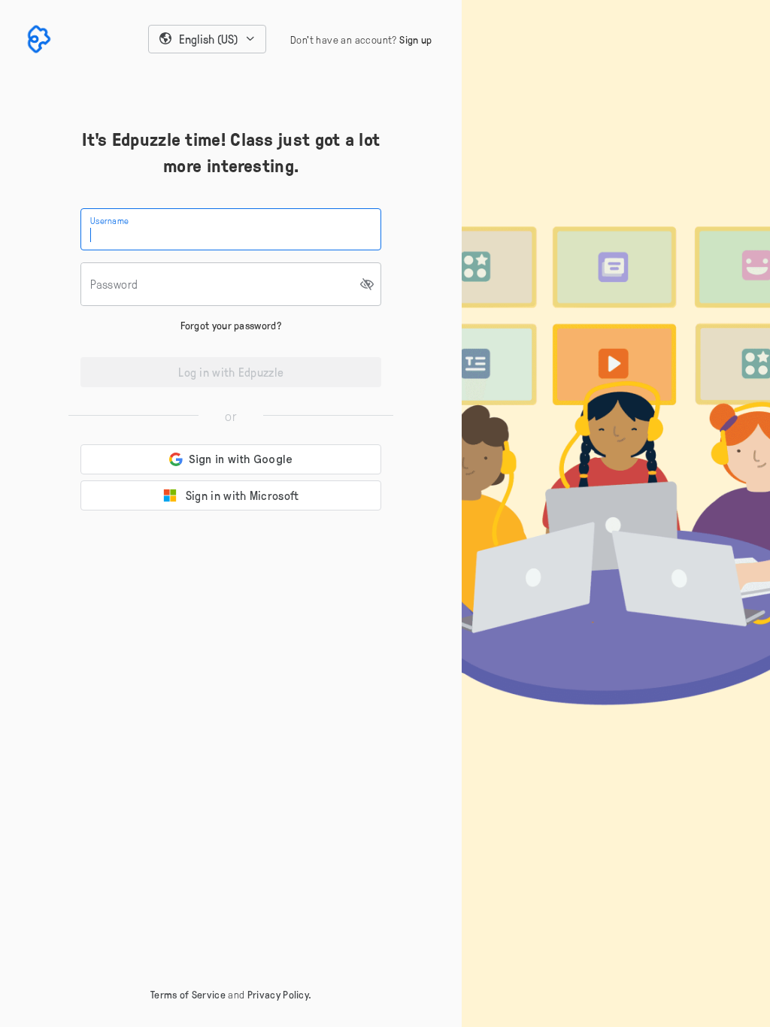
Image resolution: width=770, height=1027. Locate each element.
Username (109, 220)
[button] (207, 39)
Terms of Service (188, 994)
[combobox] (207, 39)
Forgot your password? (231, 325)
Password (114, 284)
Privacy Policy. (279, 994)
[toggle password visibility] (367, 284)
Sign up (415, 39)
